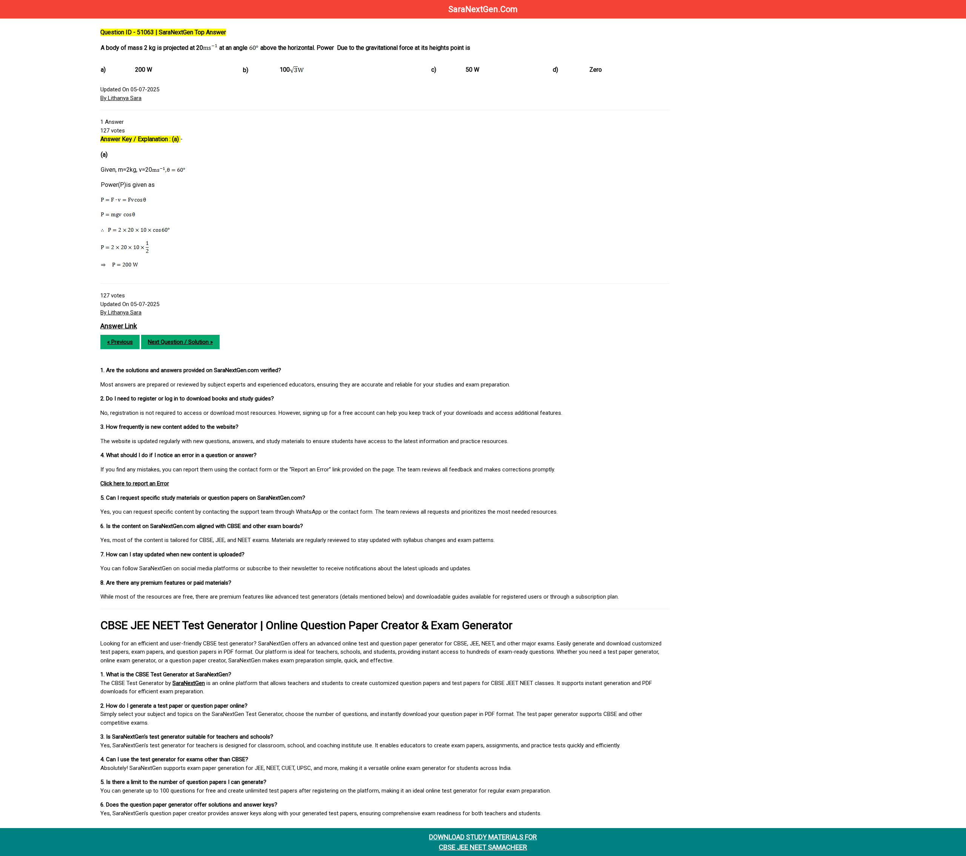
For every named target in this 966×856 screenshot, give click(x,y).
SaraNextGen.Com (483, 9)
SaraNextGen (188, 683)
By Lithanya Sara (121, 98)
